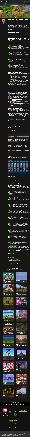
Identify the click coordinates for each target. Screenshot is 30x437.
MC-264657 (10, 230)
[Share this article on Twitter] (16, 263)
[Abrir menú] (28, 1)
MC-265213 (10, 242)
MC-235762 (10, 45)
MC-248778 (10, 192)
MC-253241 (10, 206)
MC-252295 (10, 201)
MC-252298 (10, 202)
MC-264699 (14, 94)
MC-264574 (10, 225)
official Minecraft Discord (16, 260)
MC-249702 (10, 47)
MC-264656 (10, 227)
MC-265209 (10, 240)
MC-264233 (10, 224)
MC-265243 (10, 57)
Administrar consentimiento (19, 428)
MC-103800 (10, 188)
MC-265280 (10, 69)
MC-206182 (10, 44)
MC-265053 (10, 234)
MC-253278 (10, 210)
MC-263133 (10, 223)
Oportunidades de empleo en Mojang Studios (11, 421)
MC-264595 (11, 94)
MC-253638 (10, 215)
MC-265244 (10, 59)
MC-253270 (10, 209)
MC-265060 (10, 236)
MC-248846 (10, 197)
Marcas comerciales (21, 434)
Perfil (14, 422)
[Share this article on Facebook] (20, 263)
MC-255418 (10, 217)
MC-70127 (10, 186)
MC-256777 (10, 220)
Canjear (15, 423)
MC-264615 (10, 226)
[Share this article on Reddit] (18, 263)
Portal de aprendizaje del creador (10, 419)
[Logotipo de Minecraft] (5, 1)
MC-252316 (10, 204)
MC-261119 (10, 49)
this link (20, 117)
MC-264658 (10, 232)
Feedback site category (18, 259)
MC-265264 (10, 67)
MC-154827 (10, 190)
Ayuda (14, 416)
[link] (7, 404)
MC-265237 (10, 54)
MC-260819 (10, 221)
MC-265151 (10, 239)
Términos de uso (16, 434)
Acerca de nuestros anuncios (5, 435)
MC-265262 (10, 64)
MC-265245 (10, 61)
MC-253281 (10, 212)
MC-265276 (10, 68)
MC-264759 (10, 52)
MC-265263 (10, 65)
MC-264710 (18, 94)
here (27, 112)
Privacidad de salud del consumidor (10, 434)
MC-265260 (10, 63)
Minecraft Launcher (14, 247)
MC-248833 (10, 194)
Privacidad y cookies (4, 434)
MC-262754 (10, 50)
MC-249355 (10, 199)
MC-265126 (10, 237)
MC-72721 (10, 187)
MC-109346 (10, 43)
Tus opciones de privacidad (16, 435)
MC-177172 (10, 191)
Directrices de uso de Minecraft (12, 428)
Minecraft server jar (12, 253)
